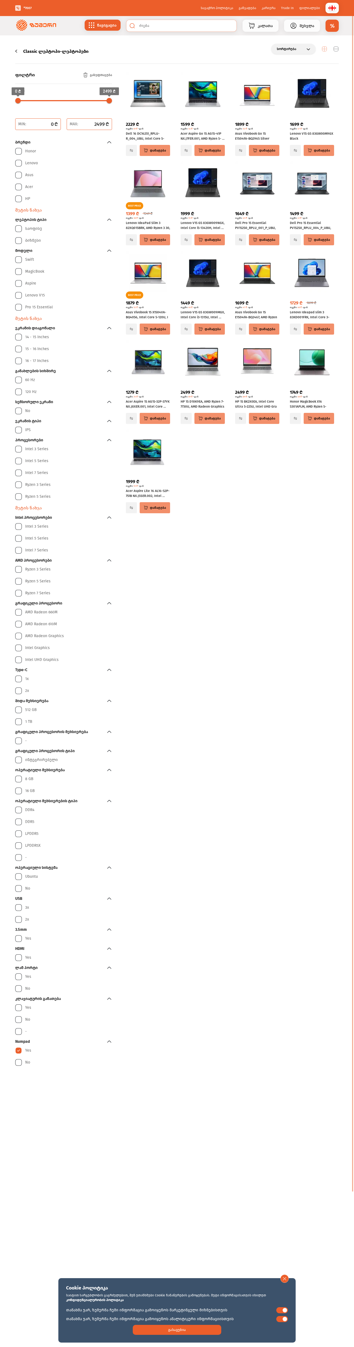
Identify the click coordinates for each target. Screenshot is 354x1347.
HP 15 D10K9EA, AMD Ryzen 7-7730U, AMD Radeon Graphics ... (202, 404)
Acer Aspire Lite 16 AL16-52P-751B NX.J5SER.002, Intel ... (148, 493)
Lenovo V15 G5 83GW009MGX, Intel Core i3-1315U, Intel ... (203, 314)
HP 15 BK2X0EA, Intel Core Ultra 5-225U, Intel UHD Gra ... (256, 404)
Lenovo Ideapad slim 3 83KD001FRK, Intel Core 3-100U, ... (309, 315)
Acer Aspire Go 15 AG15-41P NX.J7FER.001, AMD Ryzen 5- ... (203, 136)
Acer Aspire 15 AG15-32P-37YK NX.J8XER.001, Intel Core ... (148, 404)
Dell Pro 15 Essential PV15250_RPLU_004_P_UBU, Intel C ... (310, 225)
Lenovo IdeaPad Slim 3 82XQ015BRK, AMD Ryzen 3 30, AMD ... (148, 225)
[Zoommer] (36, 26)
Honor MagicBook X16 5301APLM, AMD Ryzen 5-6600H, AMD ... (308, 404)
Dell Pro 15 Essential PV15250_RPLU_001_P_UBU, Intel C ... (255, 225)
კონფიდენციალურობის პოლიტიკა (95, 1300)
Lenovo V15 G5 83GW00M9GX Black (311, 136)
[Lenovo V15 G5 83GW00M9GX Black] (312, 95)
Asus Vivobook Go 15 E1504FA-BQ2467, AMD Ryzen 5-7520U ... (256, 315)
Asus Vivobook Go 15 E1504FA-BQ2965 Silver (252, 136)
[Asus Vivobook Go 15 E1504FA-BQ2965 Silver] (257, 95)
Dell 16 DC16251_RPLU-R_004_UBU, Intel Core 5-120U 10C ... (145, 136)
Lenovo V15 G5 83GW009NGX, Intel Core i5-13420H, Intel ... (203, 225)
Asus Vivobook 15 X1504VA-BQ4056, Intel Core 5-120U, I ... (147, 315)
